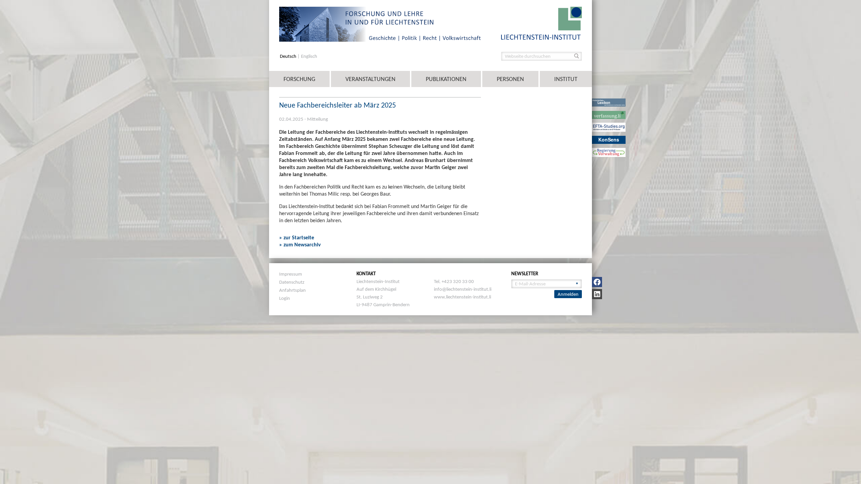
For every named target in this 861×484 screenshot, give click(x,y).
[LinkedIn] (597, 294)
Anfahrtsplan (292, 290)
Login (284, 298)
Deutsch (288, 56)
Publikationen (446, 79)
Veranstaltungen (370, 79)
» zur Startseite (296, 237)
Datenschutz (291, 282)
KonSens (608, 139)
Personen (510, 79)
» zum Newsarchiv (300, 244)
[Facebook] (597, 282)
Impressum (290, 274)
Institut (565, 79)
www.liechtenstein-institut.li (462, 297)
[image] (541, 22)
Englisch (309, 56)
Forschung (299, 79)
